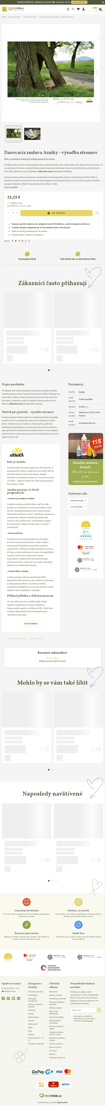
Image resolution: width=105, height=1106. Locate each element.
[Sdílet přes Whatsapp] (26, 241)
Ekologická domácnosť (32, 999)
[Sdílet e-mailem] (29, 241)
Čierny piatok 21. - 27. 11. (36, 1039)
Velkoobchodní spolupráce (55, 1021)
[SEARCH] (73, 9)
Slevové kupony (55, 1047)
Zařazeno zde (77, 494)
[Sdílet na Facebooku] (12, 241)
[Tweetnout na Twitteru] (16, 241)
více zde (89, 1021)
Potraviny (32, 1010)
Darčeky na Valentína (36, 1044)
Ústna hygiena (33, 1017)
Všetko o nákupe (55, 995)
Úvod (4, 17)
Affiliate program (55, 1008)
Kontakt (52, 1054)
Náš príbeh (53, 991)
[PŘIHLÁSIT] (98, 1010)
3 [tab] (56, 370)
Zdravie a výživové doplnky (35, 1005)
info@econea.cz (10, 991)
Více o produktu (11, 187)
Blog (30, 1031)
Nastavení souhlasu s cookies (57, 1039)
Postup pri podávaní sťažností (57, 1003)
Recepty (31, 1034)
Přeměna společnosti (57, 1057)
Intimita (31, 1020)
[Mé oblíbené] (78, 9)
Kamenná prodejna (56, 1017)
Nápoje (31, 1013)
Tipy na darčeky (76, 507)
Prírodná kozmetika (35, 991)
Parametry (75, 384)
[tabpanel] (27, 328)
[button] (97, 213)
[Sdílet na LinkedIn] (22, 241)
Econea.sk (53, 1050)
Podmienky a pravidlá (57, 998)
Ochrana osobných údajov (56, 1027)
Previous (4, 73)
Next (97, 73)
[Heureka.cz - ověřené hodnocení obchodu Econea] (85, 541)
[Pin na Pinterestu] (19, 241)
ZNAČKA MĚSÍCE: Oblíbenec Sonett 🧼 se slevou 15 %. (51, 2)
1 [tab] (49, 370)
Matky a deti (32, 1024)
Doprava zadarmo (56, 1044)
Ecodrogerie (32, 995)
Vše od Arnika (31, 623)
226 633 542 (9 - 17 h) (11, 988)
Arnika (82, 392)
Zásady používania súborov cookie (56, 1033)
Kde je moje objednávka (53, 1012)
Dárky (30, 1027)
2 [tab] (53, 370)
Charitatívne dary (77, 501)
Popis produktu (13, 384)
